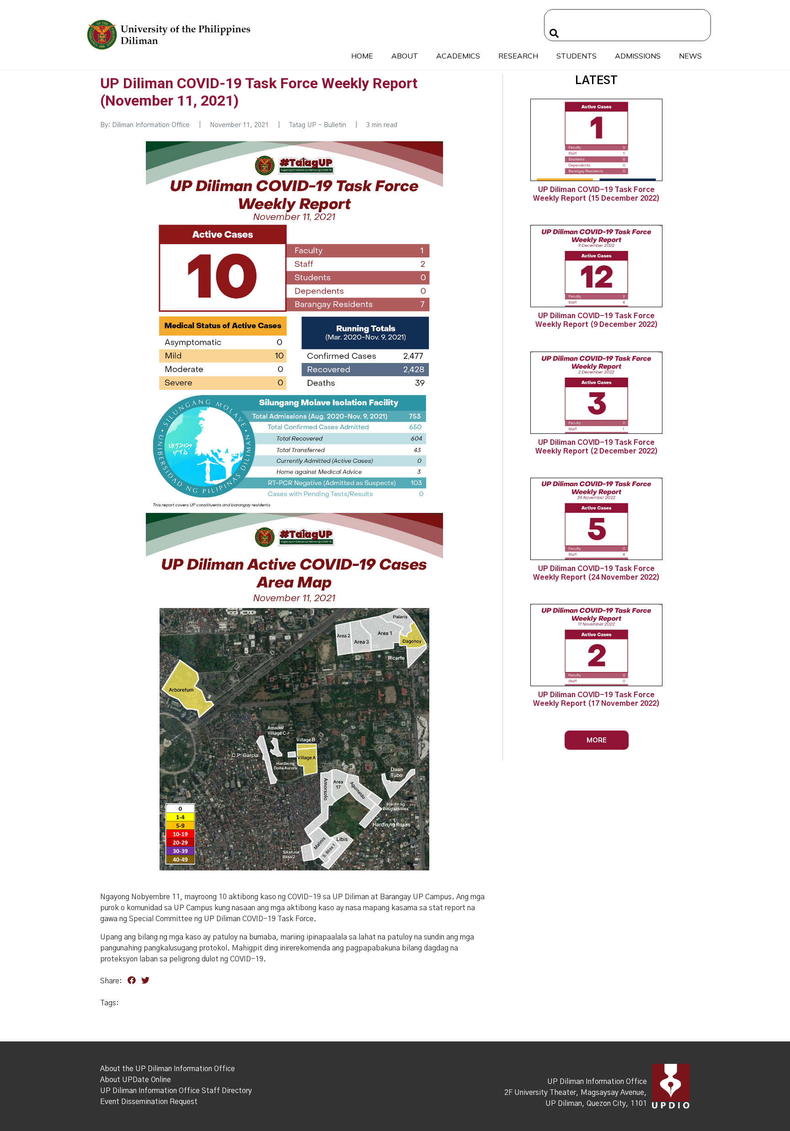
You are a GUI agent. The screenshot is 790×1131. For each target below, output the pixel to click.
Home (362, 55)
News (690, 55)
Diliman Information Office (151, 125)
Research (518, 55)
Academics (458, 55)
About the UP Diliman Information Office (167, 1068)
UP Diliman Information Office (597, 1081)
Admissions (638, 55)
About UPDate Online (135, 1079)
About (404, 55)
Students (576, 55)
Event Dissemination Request (149, 1101)
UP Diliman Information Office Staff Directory (176, 1090)
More (597, 740)
